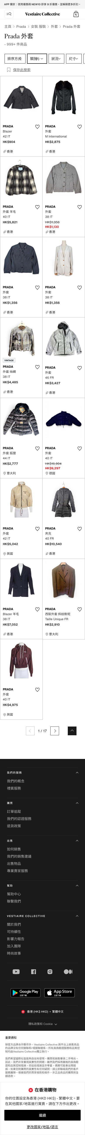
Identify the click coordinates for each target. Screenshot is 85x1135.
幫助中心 (14, 894)
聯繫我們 (14, 901)
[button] (76, 14)
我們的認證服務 (19, 818)
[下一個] (54, 731)
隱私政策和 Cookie (40, 1024)
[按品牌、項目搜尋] (9, 14)
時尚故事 (14, 953)
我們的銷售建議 (19, 856)
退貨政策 (14, 826)
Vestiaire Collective (26, 916)
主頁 (7, 26)
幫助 (10, 886)
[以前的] (30, 731)
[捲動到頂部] (72, 731)
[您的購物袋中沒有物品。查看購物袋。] (76, 14)
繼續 (42, 1115)
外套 (54, 26)
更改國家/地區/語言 (42, 1127)
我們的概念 (15, 781)
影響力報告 (15, 938)
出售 (10, 841)
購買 (10, 803)
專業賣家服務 (17, 870)
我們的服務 (14, 773)
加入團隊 (14, 946)
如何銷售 (14, 849)
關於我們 (14, 924)
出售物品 (14, 863)
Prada (21, 26)
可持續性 (14, 931)
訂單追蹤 (14, 811)
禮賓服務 (14, 788)
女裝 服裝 (38, 26)
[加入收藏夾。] (37, 126)
